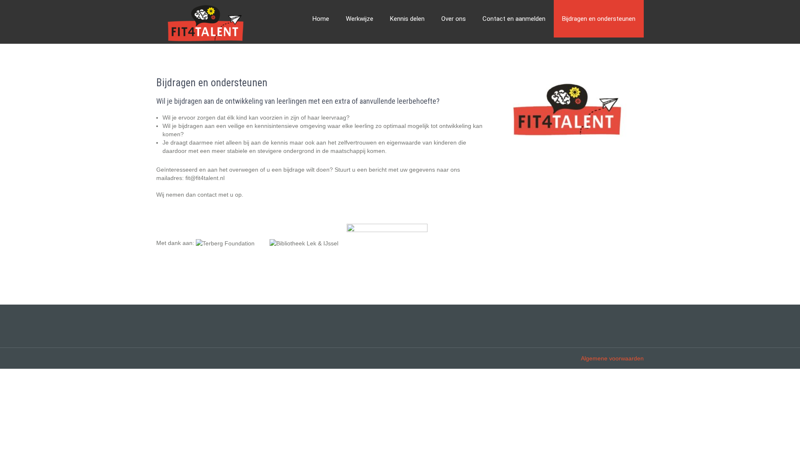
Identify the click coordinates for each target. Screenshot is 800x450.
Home (320, 18)
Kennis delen (407, 18)
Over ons (453, 18)
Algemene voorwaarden (612, 358)
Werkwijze (359, 18)
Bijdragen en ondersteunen (598, 18)
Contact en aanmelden (513, 18)
